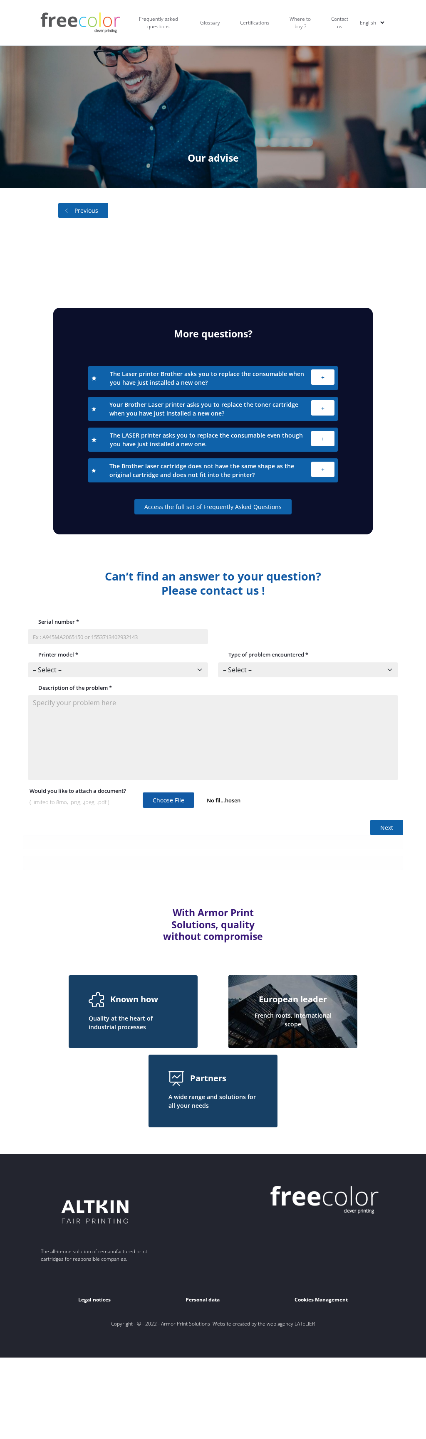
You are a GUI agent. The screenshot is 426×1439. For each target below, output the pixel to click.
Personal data (203, 1299)
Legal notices (94, 1299)
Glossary (210, 22)
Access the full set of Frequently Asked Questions (213, 507)
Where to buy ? (300, 22)
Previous (86, 210)
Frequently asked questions (158, 22)
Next (386, 827)
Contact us (339, 22)
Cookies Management (321, 1299)
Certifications (255, 22)
